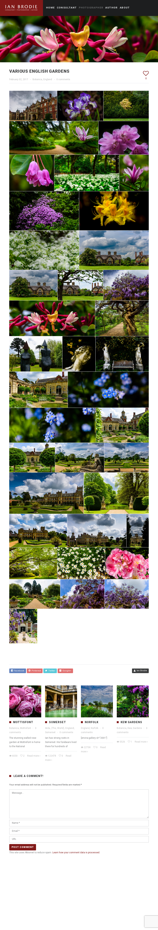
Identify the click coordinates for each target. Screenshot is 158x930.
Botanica (37, 79)
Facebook (18, 670)
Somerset (57, 722)
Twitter (51, 670)
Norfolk (91, 722)
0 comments (63, 79)
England (47, 79)
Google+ (66, 670)
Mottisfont (23, 722)
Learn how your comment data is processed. (76, 852)
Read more (33, 755)
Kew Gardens (131, 722)
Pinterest (35, 670)
